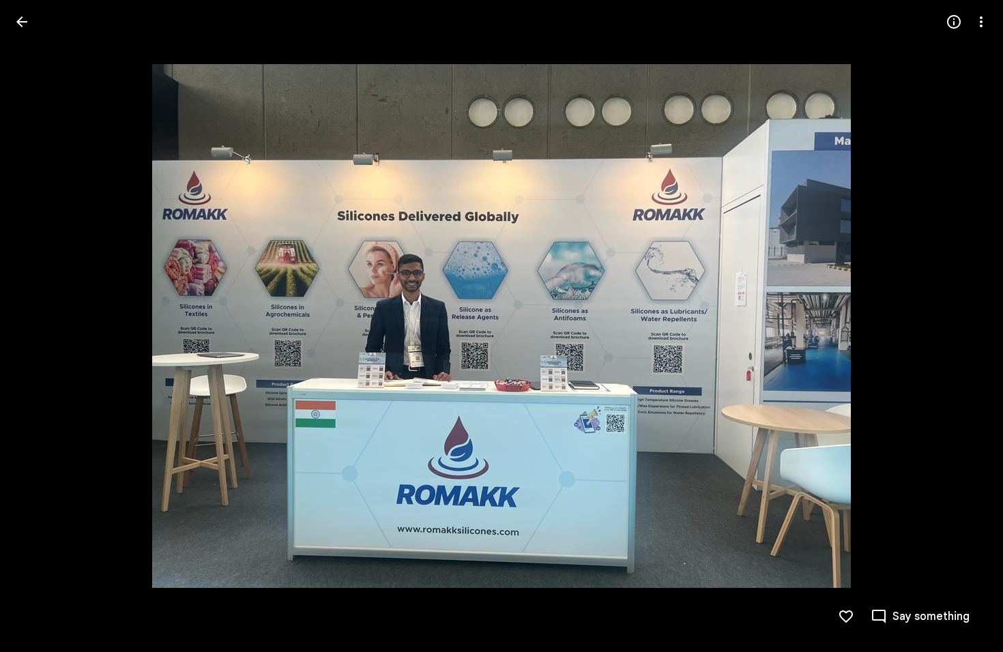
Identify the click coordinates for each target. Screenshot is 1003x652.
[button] (965, 326)
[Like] (846, 616)
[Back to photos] (21, 21)
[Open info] (954, 21)
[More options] (981, 21)
